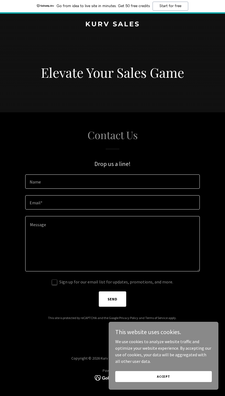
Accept (163, 376)
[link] (112, 24)
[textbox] (112, 181)
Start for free (170, 6)
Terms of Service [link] (156, 318)
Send (113, 299)
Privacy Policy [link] (128, 318)
